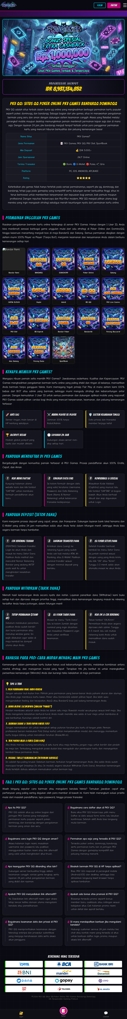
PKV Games (83, 136)
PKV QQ (10, 109)
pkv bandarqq (48, 125)
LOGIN (99, 5)
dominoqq (108, 186)
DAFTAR (114, 5)
